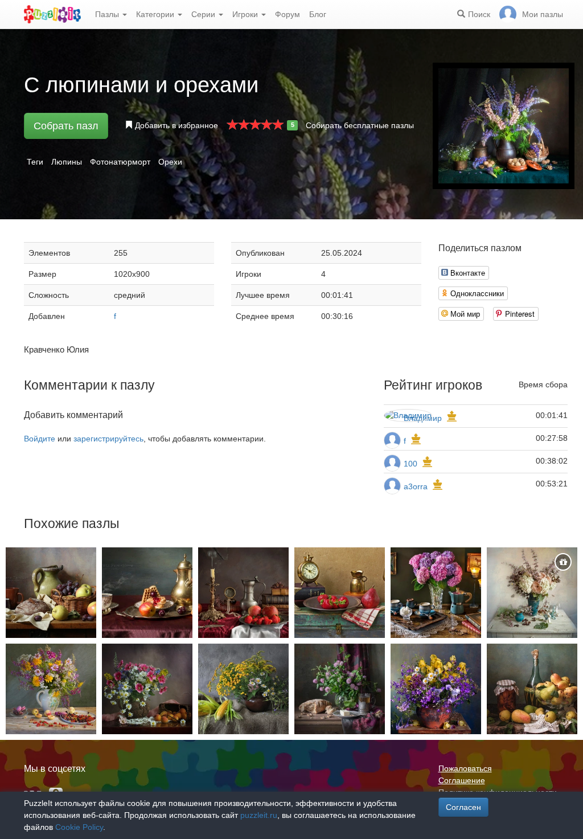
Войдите (39, 438)
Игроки (246, 14)
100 (410, 463)
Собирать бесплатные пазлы (360, 125)
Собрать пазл (66, 126)
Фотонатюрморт (120, 161)
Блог (317, 14)
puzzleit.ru (258, 815)
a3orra (416, 486)
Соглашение (461, 780)
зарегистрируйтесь (108, 438)
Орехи (170, 161)
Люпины (66, 161)
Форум (287, 14)
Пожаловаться (465, 768)
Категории (156, 14)
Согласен (463, 807)
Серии (204, 14)
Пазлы (108, 14)
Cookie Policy (79, 827)
